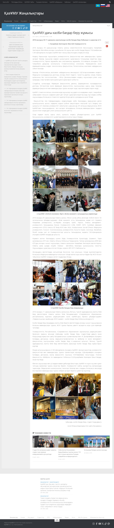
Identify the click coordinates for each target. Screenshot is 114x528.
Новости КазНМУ (9, 522)
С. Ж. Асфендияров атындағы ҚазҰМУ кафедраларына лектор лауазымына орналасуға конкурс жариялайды (15, 102)
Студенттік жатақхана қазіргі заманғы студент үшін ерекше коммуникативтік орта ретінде (44, 452)
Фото (63, 21)
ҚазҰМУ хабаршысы (56, 2)
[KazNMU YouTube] (19, 28)
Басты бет (6, 2)
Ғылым (16, 21)
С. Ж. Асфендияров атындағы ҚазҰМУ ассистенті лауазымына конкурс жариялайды (15, 110)
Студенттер (32, 21)
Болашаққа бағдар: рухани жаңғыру (95, 450)
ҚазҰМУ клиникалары (79, 2)
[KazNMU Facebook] (16, 28)
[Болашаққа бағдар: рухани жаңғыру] (97, 442)
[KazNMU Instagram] (13, 28)
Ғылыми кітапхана (41, 2)
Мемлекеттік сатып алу (85, 21)
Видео (57, 21)
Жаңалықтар (8, 21)
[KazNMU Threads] (27, 28)
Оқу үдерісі (24, 21)
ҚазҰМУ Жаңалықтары (24, 13)
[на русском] (103, 5)
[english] (108, 5)
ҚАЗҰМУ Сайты (29, 2)
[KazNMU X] (21, 28)
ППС (40, 21)
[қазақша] (98, 5)
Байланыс (68, 2)
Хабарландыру (48, 21)
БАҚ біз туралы (71, 21)
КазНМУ (6, 524)
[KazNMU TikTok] (24, 28)
